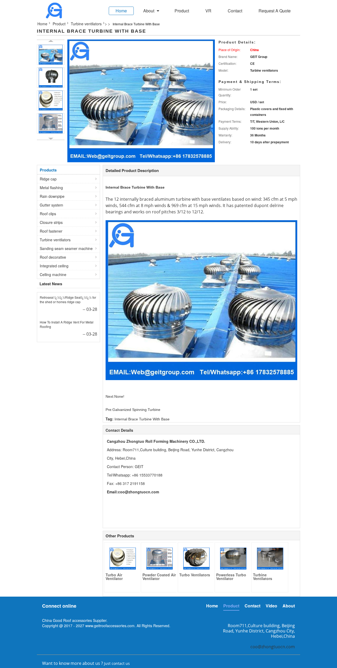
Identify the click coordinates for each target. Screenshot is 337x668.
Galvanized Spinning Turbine (136, 409)
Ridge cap (48, 178)
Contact (235, 11)
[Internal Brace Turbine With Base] (51, 55)
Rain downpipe (52, 196)
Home (121, 11)
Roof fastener (51, 231)
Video (271, 606)
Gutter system (51, 205)
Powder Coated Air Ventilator (159, 576)
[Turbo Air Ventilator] (51, 100)
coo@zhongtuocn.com (138, 491)
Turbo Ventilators (194, 575)
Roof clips (48, 213)
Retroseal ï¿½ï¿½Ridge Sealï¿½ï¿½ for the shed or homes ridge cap (68, 299)
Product (182, 11)
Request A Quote (275, 11)
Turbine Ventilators (262, 576)
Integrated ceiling (54, 265)
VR (208, 11)
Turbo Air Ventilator (114, 576)
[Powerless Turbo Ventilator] (233, 558)
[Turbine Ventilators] (270, 558)
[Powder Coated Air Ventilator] (51, 123)
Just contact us (117, 663)
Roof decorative (53, 257)
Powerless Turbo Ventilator (231, 576)
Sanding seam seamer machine (66, 248)
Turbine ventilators (86, 23)
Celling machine (53, 274)
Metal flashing (51, 187)
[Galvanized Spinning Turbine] (51, 77)
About (148, 11)
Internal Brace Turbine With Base (135, 187)
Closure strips (51, 222)
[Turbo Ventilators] (196, 558)
